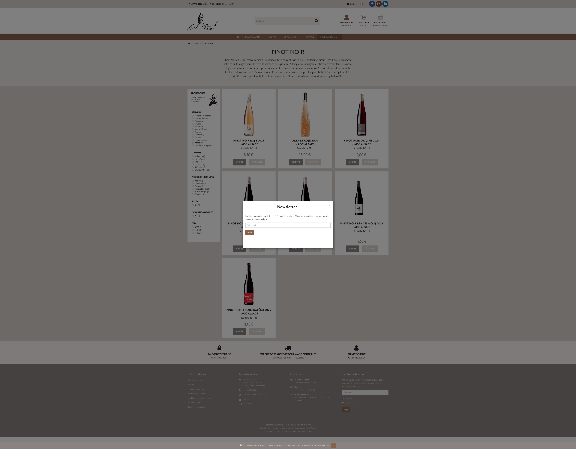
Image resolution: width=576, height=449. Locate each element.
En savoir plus (324, 445)
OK (334, 446)
